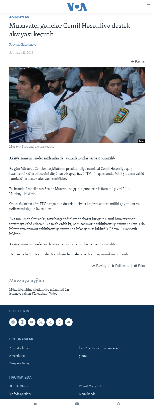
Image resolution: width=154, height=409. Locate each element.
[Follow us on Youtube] (31, 322)
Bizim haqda (87, 394)
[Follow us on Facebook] (13, 322)
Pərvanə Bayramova (22, 44)
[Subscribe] (69, 322)
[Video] (35, 404)
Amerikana (17, 356)
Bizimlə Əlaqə (18, 386)
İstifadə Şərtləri (20, 394)
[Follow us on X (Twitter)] (41, 322)
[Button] (138, 61)
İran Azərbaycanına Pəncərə (98, 348)
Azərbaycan (19, 17)
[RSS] (50, 322)
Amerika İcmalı (19, 348)
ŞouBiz (83, 356)
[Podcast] (59, 322)
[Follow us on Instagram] (22, 322)
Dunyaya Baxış (19, 363)
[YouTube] (77, 404)
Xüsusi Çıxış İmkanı (92, 386)
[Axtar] (119, 404)
